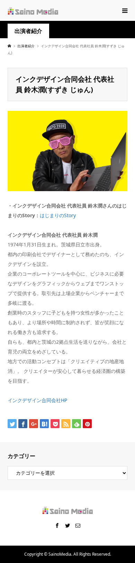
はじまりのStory (58, 215)
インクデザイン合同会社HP (37, 400)
